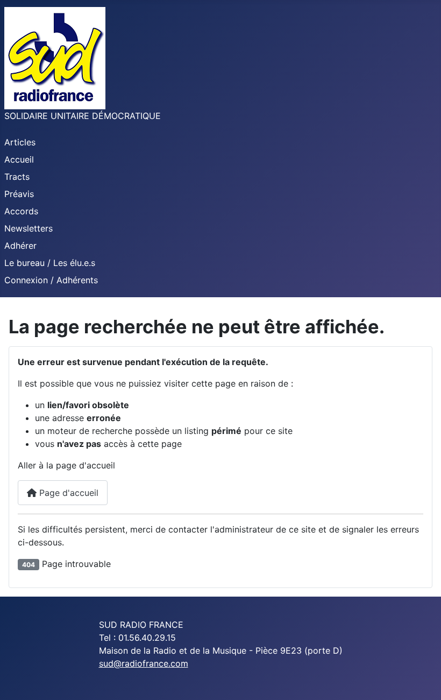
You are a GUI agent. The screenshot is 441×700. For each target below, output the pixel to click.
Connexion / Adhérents (51, 280)
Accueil (19, 159)
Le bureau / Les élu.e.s (49, 262)
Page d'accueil (67, 492)
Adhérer (20, 245)
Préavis (19, 193)
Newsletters (28, 228)
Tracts (17, 176)
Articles (19, 142)
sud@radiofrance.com (143, 663)
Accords (21, 211)
